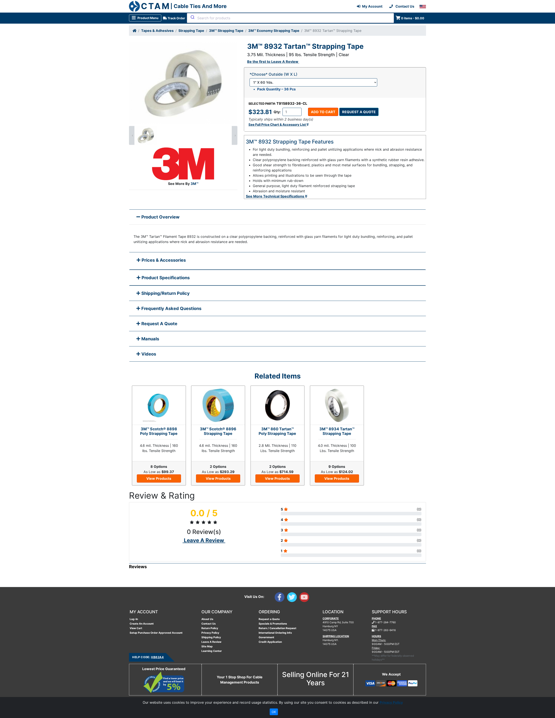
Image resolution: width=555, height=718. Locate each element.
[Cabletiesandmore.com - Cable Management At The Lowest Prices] (134, 6)
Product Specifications (165, 277)
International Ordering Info (275, 632)
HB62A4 (157, 657)
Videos (148, 354)
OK (274, 712)
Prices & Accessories (163, 260)
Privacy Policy (210, 632)
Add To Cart (323, 112)
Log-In (134, 619)
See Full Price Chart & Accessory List (277, 124)
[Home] (134, 30)
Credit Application (270, 641)
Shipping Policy (211, 637)
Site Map (207, 646)
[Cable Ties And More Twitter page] (293, 598)
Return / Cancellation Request (277, 628)
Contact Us (208, 623)
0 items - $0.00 (412, 18)
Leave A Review (211, 641)
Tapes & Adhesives (157, 30)
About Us (207, 619)
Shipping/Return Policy (165, 293)
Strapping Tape (191, 30)
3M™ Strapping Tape (226, 30)
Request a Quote (359, 112)
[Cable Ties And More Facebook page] (281, 598)
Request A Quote (158, 323)
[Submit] (192, 17)
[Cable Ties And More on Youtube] (305, 598)
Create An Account (142, 623)
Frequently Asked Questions (170, 308)
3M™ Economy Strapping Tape (273, 30)
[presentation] (132, 135)
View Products (158, 478)
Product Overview (160, 217)
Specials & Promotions (273, 623)
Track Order (176, 18)
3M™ (194, 183)
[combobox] (290, 18)
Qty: (277, 112)
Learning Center (211, 651)
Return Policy (209, 628)
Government (266, 637)
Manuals (149, 338)
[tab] (277, 261)
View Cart (136, 628)
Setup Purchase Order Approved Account (156, 632)
